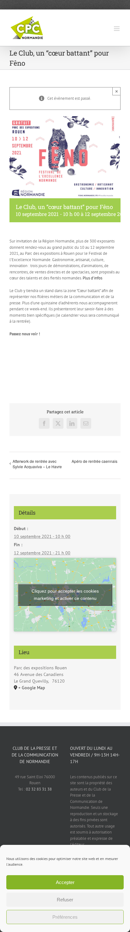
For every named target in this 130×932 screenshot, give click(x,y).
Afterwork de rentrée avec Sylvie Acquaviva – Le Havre (37, 463)
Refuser (65, 899)
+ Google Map (31, 687)
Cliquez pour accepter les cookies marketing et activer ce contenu (65, 594)
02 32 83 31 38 (39, 789)
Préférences (65, 917)
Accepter (65, 882)
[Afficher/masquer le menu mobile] (117, 28)
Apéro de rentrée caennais (94, 461)
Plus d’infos (92, 278)
